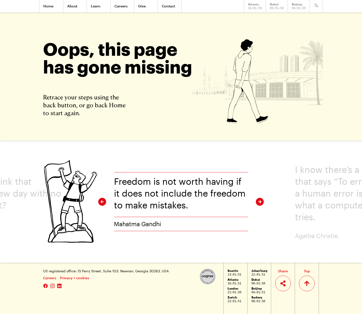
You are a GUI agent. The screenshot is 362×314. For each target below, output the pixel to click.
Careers (49, 278)
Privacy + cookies (74, 278)
